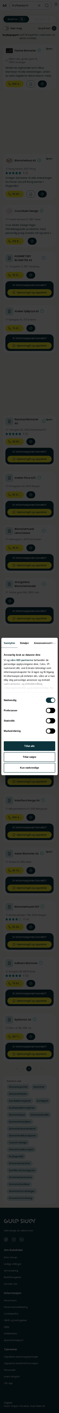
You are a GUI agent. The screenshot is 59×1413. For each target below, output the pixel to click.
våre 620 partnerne (21, 660)
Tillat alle (29, 746)
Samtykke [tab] (9, 643)
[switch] (50, 710)
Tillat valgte (29, 756)
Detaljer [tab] (24, 643)
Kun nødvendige (29, 767)
